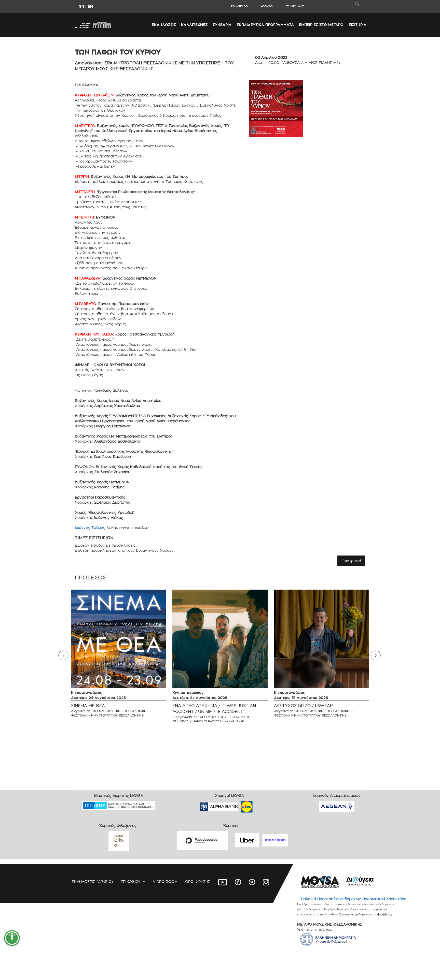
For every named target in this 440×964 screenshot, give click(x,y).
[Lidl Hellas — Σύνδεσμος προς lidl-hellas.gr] (239, 805)
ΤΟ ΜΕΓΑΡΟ (239, 6)
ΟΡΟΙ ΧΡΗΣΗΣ (197, 881)
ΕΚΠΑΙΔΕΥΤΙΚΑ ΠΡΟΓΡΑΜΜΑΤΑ (265, 24)
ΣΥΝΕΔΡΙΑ (222, 24)
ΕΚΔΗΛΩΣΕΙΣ (164, 24)
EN (90, 6)
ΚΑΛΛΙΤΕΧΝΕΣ (194, 24)
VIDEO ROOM (165, 881)
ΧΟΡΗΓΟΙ (266, 6)
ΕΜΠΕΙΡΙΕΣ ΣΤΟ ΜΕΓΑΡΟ (321, 24)
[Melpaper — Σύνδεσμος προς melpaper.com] (261, 805)
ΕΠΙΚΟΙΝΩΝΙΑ (133, 881)
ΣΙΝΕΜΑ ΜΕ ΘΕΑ (88, 706)
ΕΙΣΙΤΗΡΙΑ (357, 24)
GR (81, 6)
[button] (12, 938)
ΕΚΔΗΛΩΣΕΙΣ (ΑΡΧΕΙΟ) (92, 881)
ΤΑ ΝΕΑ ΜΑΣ (295, 6)
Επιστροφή (351, 561)
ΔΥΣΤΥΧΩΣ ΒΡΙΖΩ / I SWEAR (303, 706)
